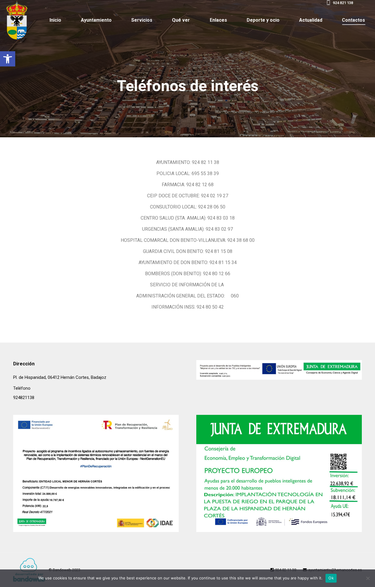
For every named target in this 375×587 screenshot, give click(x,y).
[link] (7, 58)
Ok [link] (331, 578)
